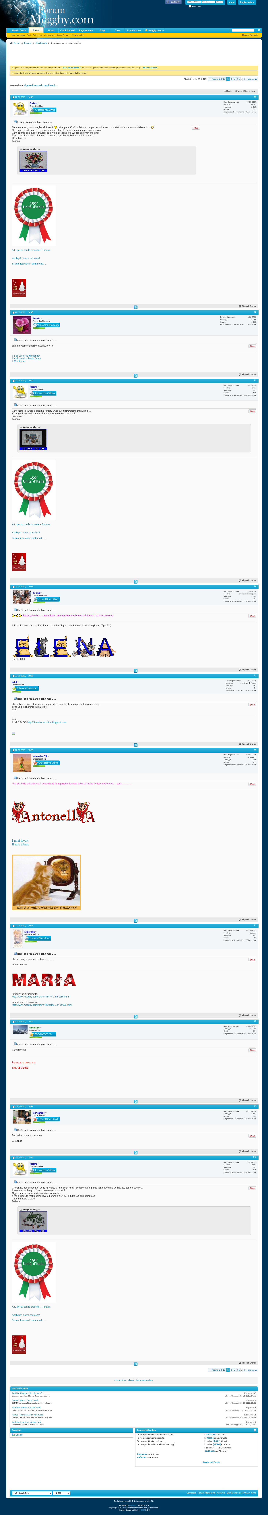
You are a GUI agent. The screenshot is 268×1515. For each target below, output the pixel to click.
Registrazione (247, 2)
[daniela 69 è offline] (20, 1029)
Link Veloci (77, 35)
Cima (253, 1493)
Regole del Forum (211, 1462)
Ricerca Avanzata (250, 35)
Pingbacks (142, 1454)
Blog (102, 30)
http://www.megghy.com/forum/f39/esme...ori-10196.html (42, 1004)
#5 (255, 675)
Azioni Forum (62, 35)
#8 (255, 1021)
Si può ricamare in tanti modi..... (41, 85)
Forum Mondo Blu (206, 1493)
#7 (255, 925)
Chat (117, 30)
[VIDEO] (217, 1444)
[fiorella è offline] (22, 325)
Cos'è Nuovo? (67, 30)
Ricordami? (196, 6)
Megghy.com (155, 30)
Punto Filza (120, 1380)
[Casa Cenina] (13, 734)
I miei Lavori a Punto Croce (26, 358)
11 (238, 79)
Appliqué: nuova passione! (26, 258)
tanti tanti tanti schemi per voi (26, 1422)
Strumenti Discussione (244, 91)
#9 (255, 1106)
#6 (255, 750)
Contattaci (191, 1493)
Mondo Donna (19, 30)
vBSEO (142, 1510)
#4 (255, 586)
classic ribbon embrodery (140, 1380)
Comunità (48, 35)
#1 (255, 97)
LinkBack (227, 91)
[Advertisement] (76, 54)
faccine (210, 1438)
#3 (255, 380)
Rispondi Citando (249, 306)
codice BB (210, 1435)
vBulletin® (133, 1505)
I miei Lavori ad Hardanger (26, 355)
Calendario (37, 35)
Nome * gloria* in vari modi (25, 1400)
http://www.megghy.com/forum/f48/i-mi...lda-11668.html (41, 996)
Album (51, 30)
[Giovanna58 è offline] (22, 1117)
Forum (36, 30)
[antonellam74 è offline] (22, 763)
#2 (255, 312)
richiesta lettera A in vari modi (26, 1408)
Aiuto (231, 2)
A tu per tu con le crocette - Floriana (31, 250)
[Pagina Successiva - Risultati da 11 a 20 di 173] (244, 79)
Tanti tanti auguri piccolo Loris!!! (27, 1393)
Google (18, 1435)
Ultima (251, 79)
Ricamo (27, 43)
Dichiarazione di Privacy (238, 1493)
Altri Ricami (41, 43)
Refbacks (141, 1457)
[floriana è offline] (20, 108)
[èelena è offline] (22, 597)
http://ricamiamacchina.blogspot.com (46, 722)
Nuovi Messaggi (18, 35)
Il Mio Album (18, 361)
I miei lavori (20, 840)
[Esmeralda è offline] (18, 938)
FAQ (29, 35)
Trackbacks (209, 1451)
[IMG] (215, 1441)
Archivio (221, 1493)
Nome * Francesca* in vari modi (27, 1415)
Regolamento (86, 30)
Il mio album (20, 844)
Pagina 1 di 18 (218, 79)
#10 (254, 1157)
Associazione (134, 30)
